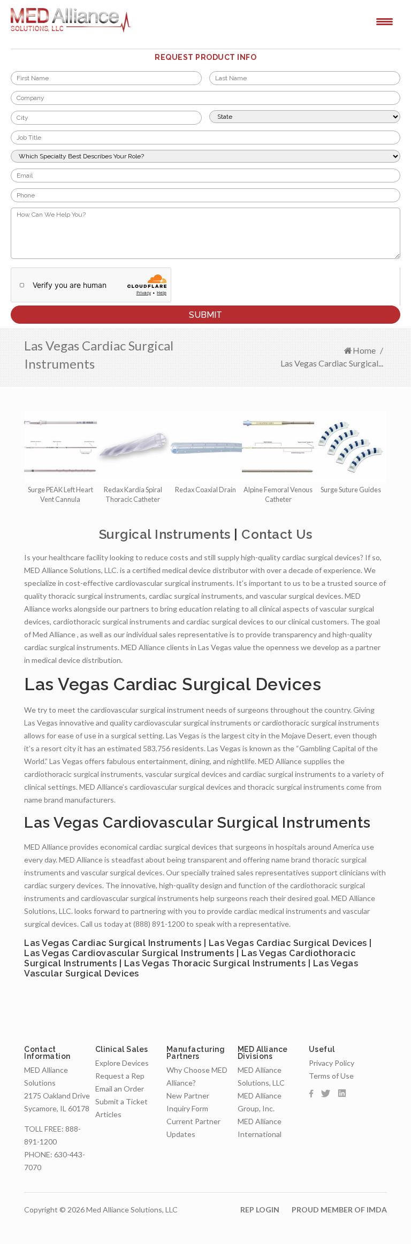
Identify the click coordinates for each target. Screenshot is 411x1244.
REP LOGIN (259, 1209)
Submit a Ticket (121, 1101)
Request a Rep (119, 1075)
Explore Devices (122, 1062)
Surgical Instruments (165, 534)
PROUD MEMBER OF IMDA (339, 1209)
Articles (108, 1114)
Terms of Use (331, 1075)
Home (364, 350)
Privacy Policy (331, 1062)
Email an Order (119, 1088)
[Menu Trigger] (384, 21)
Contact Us (276, 534)
